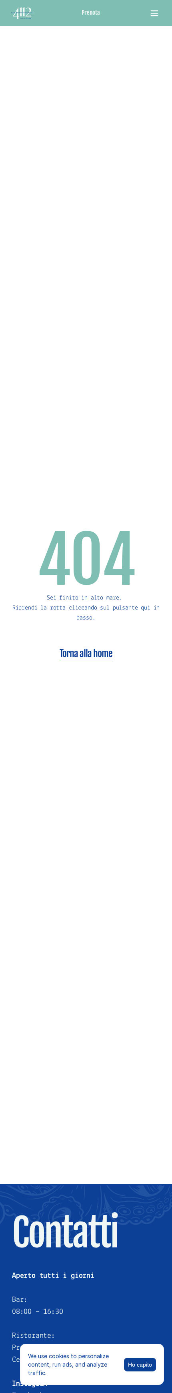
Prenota (91, 12)
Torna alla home (86, 654)
